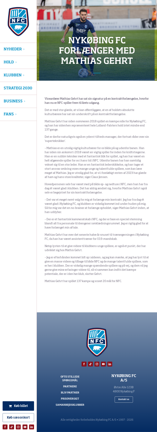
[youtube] (25, 427)
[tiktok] (11, 427)
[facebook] (5, 427)
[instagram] (18, 427)
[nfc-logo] (18, 21)
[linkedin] (31, 427)
